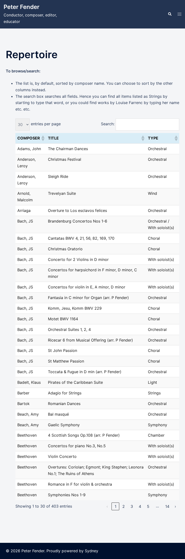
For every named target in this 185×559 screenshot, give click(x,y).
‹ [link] (107, 506)
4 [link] (140, 506)
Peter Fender (22, 6)
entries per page (46, 123)
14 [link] (167, 506)
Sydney (91, 550)
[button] (170, 14)
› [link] (175, 506)
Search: (107, 123)
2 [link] (123, 506)
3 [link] (132, 506)
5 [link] (148, 506)
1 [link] (115, 506)
